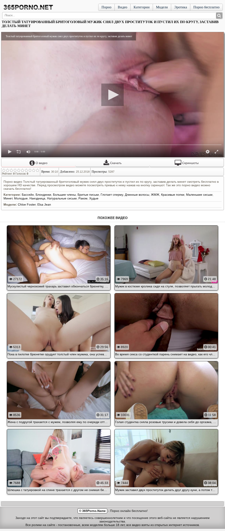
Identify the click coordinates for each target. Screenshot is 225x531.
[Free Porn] (28, 9)
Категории (142, 7)
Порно (106, 7)
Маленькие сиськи (199, 194)
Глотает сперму (112, 194)
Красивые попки (172, 194)
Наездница (37, 198)
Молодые (21, 198)
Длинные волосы (137, 194)
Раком (82, 198)
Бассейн (28, 194)
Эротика (180, 7)
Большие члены (64, 194)
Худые (93, 198)
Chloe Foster (27, 204)
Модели (162, 7)
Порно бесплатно (206, 7)
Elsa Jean (44, 204)
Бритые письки (88, 194)
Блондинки (43, 194)
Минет (8, 198)
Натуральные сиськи (62, 198)
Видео (122, 7)
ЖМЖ (155, 194)
